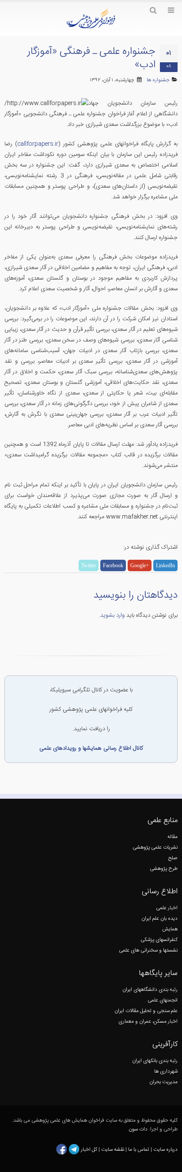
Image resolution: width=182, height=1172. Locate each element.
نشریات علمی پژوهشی (155, 847)
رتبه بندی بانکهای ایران (155, 1061)
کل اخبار (89, 1149)
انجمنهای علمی (163, 1000)
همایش (170, 929)
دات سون (138, 1129)
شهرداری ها (166, 1071)
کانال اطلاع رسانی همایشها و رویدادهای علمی (91, 748)
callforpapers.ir (37, 144)
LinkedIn (165, 565)
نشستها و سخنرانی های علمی (148, 950)
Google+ (139, 565)
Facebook (113, 565)
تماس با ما (138, 1149)
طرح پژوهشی (164, 869)
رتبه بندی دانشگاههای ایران (150, 990)
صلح (173, 858)
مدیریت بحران (163, 1082)
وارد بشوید (112, 615)
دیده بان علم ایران (159, 918)
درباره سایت (165, 1149)
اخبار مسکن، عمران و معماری (148, 1021)
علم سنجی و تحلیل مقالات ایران (146, 1011)
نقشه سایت (113, 1149)
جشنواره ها (158, 80)
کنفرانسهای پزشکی (159, 940)
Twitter (88, 565)
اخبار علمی (167, 908)
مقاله (172, 837)
